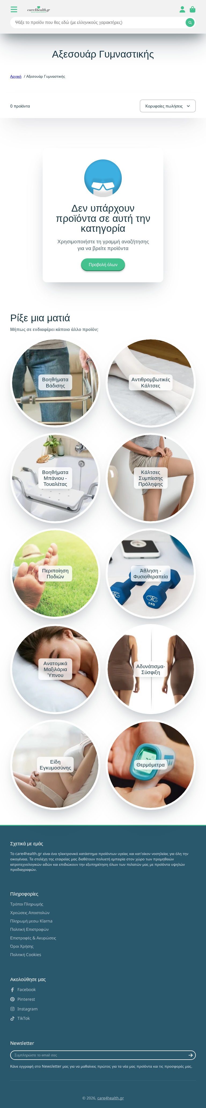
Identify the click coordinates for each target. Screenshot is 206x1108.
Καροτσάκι (192, 9)
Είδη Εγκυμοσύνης (55, 764)
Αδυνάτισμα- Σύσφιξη (151, 669)
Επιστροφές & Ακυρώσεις (33, 938)
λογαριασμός (182, 9)
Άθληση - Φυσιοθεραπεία (151, 573)
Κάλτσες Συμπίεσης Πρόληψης (151, 478)
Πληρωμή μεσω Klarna (31, 921)
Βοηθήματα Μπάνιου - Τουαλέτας (55, 478)
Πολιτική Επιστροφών (29, 929)
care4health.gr (110, 1097)
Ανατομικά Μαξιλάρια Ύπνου (55, 669)
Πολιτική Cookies (25, 954)
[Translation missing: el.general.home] (38, 9)
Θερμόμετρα (151, 764)
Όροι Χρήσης (22, 946)
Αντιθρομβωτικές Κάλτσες (151, 382)
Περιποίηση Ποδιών (55, 573)
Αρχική (15, 76)
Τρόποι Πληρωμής (26, 904)
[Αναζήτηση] (190, 22)
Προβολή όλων (103, 265)
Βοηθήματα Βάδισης (55, 382)
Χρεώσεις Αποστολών (30, 912)
